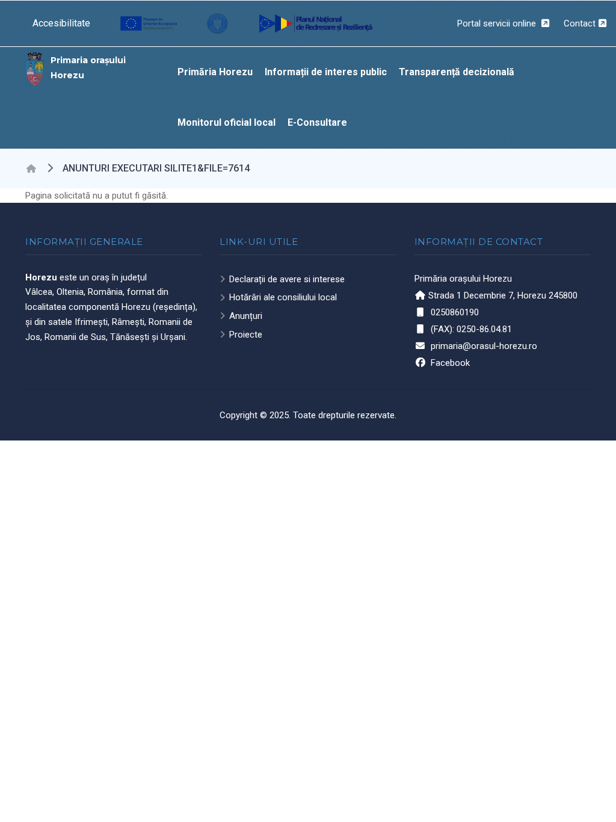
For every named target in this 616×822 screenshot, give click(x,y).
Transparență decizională (456, 72)
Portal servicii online (497, 23)
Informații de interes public (326, 72)
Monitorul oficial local (226, 122)
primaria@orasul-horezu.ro (484, 346)
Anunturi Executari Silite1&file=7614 (156, 168)
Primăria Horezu (215, 72)
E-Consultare (317, 122)
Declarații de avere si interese (287, 279)
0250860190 (455, 312)
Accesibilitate (61, 23)
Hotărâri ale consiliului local (283, 297)
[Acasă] (35, 68)
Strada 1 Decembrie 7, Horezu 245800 (503, 295)
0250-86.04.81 (484, 329)
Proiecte (245, 334)
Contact (580, 23)
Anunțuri (245, 316)
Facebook (450, 362)
